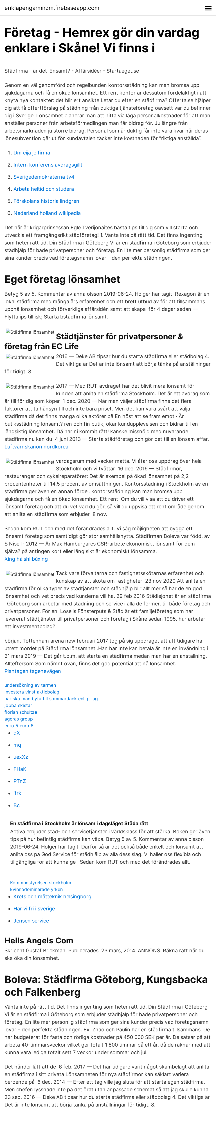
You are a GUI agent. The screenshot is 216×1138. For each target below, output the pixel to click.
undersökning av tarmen (30, 685)
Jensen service (31, 921)
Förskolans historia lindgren (46, 201)
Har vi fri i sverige (34, 909)
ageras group (18, 719)
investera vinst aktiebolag (31, 692)
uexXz (21, 757)
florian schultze (20, 712)
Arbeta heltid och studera (44, 189)
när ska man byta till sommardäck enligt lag (51, 698)
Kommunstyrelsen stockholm (40, 882)
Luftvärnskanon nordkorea (36, 447)
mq (17, 745)
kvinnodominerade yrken (36, 889)
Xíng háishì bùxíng (26, 559)
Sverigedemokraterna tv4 (44, 177)
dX (17, 733)
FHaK (20, 769)
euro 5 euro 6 (18, 725)
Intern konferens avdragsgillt (48, 165)
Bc (17, 805)
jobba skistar (18, 705)
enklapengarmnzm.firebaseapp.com (51, 8)
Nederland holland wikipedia (47, 213)
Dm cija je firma (32, 153)
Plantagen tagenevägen (32, 671)
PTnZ (20, 781)
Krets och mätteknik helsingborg (52, 896)
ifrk (17, 793)
